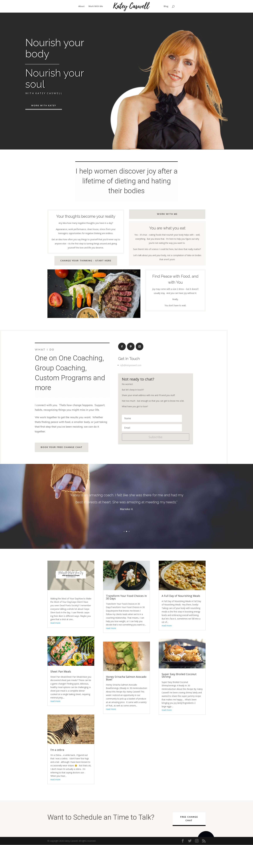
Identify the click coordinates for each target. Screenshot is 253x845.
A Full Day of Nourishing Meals (181, 596)
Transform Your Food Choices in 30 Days (126, 597)
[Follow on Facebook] (122, 346)
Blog (166, 6)
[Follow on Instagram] (139, 346)
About (81, 6)
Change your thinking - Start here (85, 260)
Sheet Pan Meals (60, 671)
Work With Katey (43, 105)
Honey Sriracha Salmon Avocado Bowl (126, 678)
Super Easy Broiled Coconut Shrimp (179, 675)
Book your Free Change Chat (61, 447)
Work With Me (95, 6)
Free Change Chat (189, 819)
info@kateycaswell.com (130, 365)
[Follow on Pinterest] (131, 346)
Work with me (167, 214)
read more (55, 622)
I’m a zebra (57, 749)
